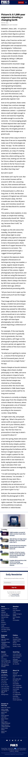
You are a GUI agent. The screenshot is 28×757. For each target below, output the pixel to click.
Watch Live (21, 2)
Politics (15, 635)
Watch (3, 652)
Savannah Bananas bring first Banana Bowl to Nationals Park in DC (18, 547)
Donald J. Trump (17, 646)
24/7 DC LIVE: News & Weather (5, 614)
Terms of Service (15, 596)
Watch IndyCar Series (4, 719)
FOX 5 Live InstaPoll (15, 673)
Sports (2, 620)
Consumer (3, 624)
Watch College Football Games (5, 710)
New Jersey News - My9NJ (5, 647)
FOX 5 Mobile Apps (17, 687)
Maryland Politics (17, 639)
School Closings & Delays (17, 614)
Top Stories (4, 631)
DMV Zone (3, 677)
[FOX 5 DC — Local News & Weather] (5, 2)
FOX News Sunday (5, 629)
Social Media (16, 689)
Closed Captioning (17, 700)
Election (15, 642)
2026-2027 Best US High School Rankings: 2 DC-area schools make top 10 (18, 540)
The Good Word (5, 688)
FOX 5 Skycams (16, 610)
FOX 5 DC (3, 22)
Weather (16, 606)
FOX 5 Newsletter (17, 685)
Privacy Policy (15, 594)
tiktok (18, 740)
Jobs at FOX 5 (16, 698)
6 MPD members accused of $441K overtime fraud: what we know (17, 534)
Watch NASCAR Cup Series (5, 716)
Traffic (14, 612)
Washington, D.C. (5, 608)
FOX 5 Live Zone (5, 686)
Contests (15, 691)
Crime (2, 619)
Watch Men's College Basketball (5, 722)
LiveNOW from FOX (4, 656)
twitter (12, 740)
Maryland (3, 612)
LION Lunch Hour (17, 654)
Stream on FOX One (4, 704)
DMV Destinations (17, 656)
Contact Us (15, 682)
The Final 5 (3, 681)
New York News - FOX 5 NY (5, 639)
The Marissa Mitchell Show (4, 675)
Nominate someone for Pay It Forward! (17, 661)
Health (2, 626)
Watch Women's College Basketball (5, 725)
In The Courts (4, 684)
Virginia (3, 610)
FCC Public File (16, 692)
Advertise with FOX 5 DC (17, 676)
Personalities (16, 683)
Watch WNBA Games (4, 728)
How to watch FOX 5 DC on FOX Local (5, 661)
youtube (7, 740)
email (21, 740)
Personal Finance (5, 628)
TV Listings (3, 654)
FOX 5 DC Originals (4, 671)
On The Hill (3, 683)
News (7, 22)
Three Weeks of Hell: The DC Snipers (5, 691)
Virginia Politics (16, 641)
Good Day (16, 652)
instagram (15, 740)
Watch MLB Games (4, 713)
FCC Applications (17, 694)
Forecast (15, 608)
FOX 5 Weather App (16, 617)
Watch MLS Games (4, 732)
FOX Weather (16, 620)
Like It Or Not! (4, 679)
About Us (16, 670)
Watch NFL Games (5, 707)
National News (4, 617)
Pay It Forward (16, 657)
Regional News (4, 636)
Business (3, 622)
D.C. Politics (16, 637)
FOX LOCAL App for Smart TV (17, 679)
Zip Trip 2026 (16, 664)
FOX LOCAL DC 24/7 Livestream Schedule (5, 665)
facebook (10, 740)
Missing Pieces (4, 694)
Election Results (16, 644)
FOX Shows (4, 659)
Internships (15, 696)
